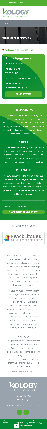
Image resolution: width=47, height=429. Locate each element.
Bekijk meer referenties (22, 371)
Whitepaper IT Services (14, 50)
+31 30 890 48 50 (12, 69)
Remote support (13, 3)
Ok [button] (17, 426)
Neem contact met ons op (23, 212)
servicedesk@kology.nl (16, 87)
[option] (23, 238)
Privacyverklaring (26, 426)
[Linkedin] (26, 412)
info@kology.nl (12, 73)
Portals (21, 3)
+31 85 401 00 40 (12, 83)
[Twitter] (19, 412)
